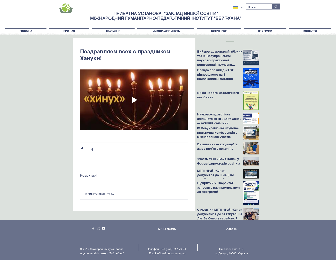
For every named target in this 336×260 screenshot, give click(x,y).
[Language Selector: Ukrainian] (238, 7)
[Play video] (134, 99)
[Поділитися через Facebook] (82, 149)
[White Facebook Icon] (93, 228)
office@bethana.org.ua (171, 253)
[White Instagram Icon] (98, 228)
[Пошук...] (276, 6)
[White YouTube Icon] (104, 228)
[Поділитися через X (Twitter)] (91, 149)
